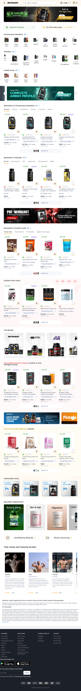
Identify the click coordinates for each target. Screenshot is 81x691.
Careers (3, 650)
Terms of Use (57, 636)
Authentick (4, 657)
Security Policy (57, 643)
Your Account (21, 636)
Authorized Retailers (23, 647)
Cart (76, 3)
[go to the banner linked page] (40, 100)
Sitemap (20, 643)
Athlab (3, 647)
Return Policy (57, 641)
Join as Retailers (22, 645)
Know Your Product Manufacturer (23, 653)
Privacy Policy (57, 638)
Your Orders (21, 638)
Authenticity (4, 638)
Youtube (40, 638)
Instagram (41, 636)
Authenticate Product (7, 641)
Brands (3, 645)
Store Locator (21, 650)
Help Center (4, 636)
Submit (27, 673)
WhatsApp (41, 641)
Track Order (21, 641)
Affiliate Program (5, 652)
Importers (4, 643)
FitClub (3, 654)
